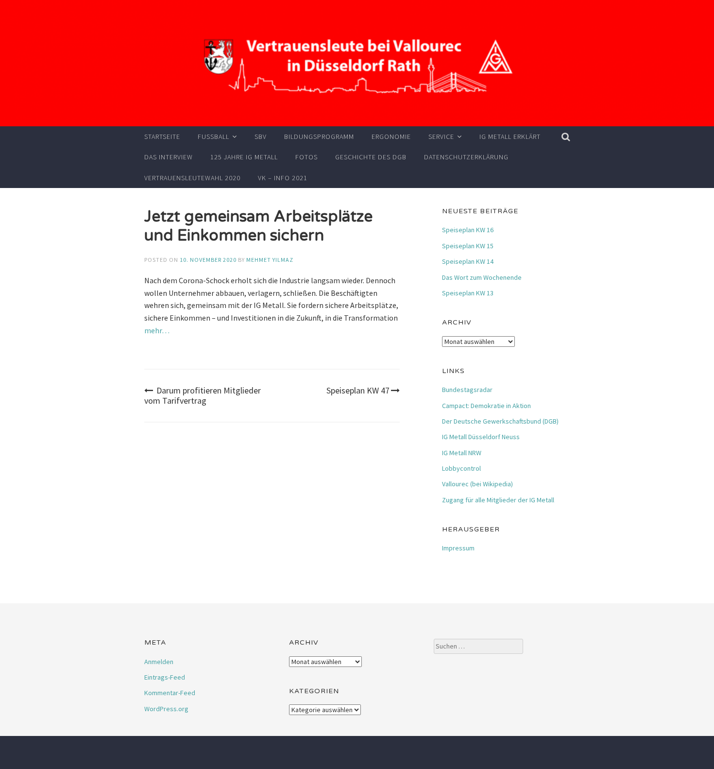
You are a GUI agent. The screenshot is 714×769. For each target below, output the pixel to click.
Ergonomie (391, 136)
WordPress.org (166, 708)
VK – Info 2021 (282, 177)
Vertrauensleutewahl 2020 (192, 177)
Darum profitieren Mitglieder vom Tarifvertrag (202, 396)
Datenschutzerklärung (466, 157)
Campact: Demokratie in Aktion (486, 405)
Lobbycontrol (461, 468)
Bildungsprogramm (319, 136)
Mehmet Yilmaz (269, 259)
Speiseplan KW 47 (358, 390)
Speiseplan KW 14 (467, 261)
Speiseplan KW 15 (467, 245)
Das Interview (168, 157)
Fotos (306, 157)
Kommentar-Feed (169, 692)
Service (441, 136)
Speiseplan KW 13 (467, 293)
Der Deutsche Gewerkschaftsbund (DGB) (500, 421)
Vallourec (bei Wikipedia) (477, 483)
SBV (261, 136)
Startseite (162, 136)
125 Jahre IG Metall (244, 157)
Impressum (458, 548)
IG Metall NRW (461, 452)
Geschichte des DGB (371, 157)
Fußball (213, 136)
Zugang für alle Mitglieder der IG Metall (498, 500)
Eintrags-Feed (164, 677)
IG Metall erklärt (510, 136)
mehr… (157, 330)
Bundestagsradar (467, 389)
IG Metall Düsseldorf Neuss (481, 436)
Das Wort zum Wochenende (482, 277)
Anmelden (158, 661)
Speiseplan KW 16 (467, 229)
